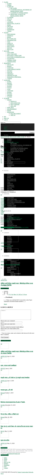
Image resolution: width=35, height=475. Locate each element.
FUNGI (9, 20)
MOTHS (9, 48)
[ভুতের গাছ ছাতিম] (5, 437)
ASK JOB (13, 106)
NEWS (9, 110)
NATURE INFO (5, 152)
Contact (6, 129)
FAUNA (6, 32)
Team (5, 460)
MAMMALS (10, 45)
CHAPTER (10, 68)
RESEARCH (7, 63)
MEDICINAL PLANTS (13, 23)
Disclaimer (6, 465)
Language (7, 80)
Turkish (9, 97)
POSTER (9, 72)
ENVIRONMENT (12, 109)
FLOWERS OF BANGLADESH (19, 13)
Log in (6, 119)
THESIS (9, 78)
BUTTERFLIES (11, 38)
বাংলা (5, 116)
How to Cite (7, 462)
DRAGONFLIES (11, 40)
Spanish (9, 95)
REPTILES (10, 49)
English (9, 86)
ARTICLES (10, 64)
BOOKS (9, 66)
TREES (9, 31)
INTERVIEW (10, 58)
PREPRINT (10, 74)
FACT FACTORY (12, 54)
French (9, 87)
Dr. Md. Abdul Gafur (14, 217)
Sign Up (6, 118)
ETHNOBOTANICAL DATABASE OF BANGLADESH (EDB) (21, 10)
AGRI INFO (10, 107)
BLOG (2, 431)
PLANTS (9, 28)
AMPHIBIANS (11, 34)
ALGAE (9, 3)
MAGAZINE (10, 112)
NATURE (6, 51)
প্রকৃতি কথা (12, 115)
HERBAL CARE (11, 60)
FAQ (5, 466)
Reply (5, 304)
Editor (5, 458)
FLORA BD (10, 6)
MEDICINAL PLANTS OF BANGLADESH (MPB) (17, 15)
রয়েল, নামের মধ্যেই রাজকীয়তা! (8, 365)
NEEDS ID (13, 101)
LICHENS (10, 22)
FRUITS (9, 19)
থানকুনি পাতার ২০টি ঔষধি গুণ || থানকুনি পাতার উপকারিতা (15, 378)
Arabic (9, 81)
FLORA (6, 2)
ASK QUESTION (15, 103)
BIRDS (9, 37)
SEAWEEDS (10, 29)
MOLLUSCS (10, 46)
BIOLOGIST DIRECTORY (14, 55)
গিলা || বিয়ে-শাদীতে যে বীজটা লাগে (10, 414)
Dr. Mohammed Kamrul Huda (14, 218)
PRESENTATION (12, 75)
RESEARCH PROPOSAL (14, 77)
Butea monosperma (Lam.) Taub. (13, 402)
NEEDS (9, 100)
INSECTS (10, 43)
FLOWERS (10, 17)
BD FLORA (13, 8)
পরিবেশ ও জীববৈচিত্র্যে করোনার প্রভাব (10, 265)
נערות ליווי (10, 294)
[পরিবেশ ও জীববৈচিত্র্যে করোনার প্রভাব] (9, 260)
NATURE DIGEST (15, 113)
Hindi (8, 89)
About (5, 127)
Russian (9, 93)
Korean (9, 92)
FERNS (9, 5)
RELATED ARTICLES (7, 227)
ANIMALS (10, 35)
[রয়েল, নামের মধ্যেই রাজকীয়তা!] (5, 362)
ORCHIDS (10, 26)
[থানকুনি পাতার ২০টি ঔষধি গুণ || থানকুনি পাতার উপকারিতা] (5, 374)
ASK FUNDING (14, 104)
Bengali (9, 83)
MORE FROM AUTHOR (21, 227)
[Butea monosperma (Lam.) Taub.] (5, 398)
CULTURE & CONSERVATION (16, 57)
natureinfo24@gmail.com (13, 453)
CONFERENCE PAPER (13, 69)
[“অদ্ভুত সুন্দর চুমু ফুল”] (9, 241)
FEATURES (10, 52)
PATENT (9, 71)
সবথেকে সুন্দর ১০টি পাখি (7, 390)
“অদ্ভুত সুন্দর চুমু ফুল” (6, 246)
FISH (8, 42)
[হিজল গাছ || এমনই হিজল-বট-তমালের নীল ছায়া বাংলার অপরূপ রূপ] (5, 423)
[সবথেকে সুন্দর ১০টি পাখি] (5, 386)
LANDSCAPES (11, 61)
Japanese (10, 90)
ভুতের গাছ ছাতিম (5, 440)
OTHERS (6, 98)
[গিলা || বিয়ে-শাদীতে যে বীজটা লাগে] (5, 411)
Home (2, 137)
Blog (5, 128)
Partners (6, 463)
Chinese (9, 84)
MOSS (9, 25)
